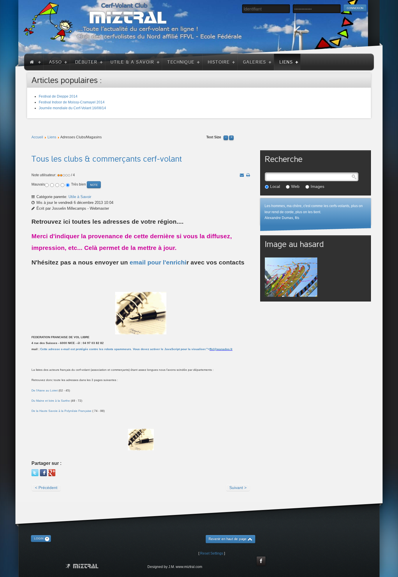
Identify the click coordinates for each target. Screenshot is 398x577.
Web (295, 186)
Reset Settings (211, 553)
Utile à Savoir (79, 197)
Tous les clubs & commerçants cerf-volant (106, 159)
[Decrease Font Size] (225, 137)
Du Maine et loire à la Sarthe (50, 400)
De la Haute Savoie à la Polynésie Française (61, 410)
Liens (51, 137)
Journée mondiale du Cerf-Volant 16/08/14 (72, 108)
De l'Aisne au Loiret (44, 390)
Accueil (37, 137)
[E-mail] (242, 175)
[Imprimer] (248, 175)
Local (275, 186)
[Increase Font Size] (231, 137)
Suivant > (237, 487)
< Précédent (46, 487)
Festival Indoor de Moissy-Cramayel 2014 (72, 102)
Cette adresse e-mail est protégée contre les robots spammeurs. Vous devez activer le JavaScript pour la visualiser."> (136, 349)
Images (317, 186)
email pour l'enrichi (158, 262)
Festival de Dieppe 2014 (58, 96)
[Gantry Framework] (82, 566)
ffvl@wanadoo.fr (221, 349)
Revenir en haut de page (227, 539)
